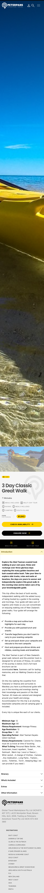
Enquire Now (22, 533)
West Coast (13, 880)
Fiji (9, 873)
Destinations (12, 830)
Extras (4, 786)
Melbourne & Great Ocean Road (21, 867)
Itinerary (5, 774)
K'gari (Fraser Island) (17, 851)
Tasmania (12, 886)
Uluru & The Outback (17, 842)
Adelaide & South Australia (20, 870)
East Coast (13, 835)
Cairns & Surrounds (16, 845)
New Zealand (13, 876)
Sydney (11, 864)
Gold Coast (13, 857)
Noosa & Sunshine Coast (18, 854)
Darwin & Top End (15, 839)
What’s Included (8, 780)
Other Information (9, 793)
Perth (10, 889)
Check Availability (22, 524)
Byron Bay (12, 861)
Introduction (6, 552)
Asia (10, 883)
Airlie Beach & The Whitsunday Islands (24, 848)
